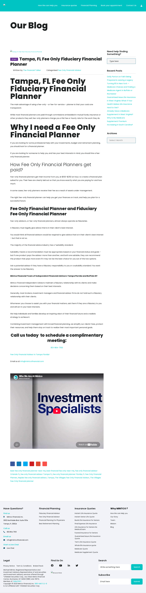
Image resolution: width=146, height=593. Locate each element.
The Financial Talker (32, 70)
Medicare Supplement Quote (86, 552)
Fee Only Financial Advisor (69, 70)
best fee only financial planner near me (28, 470)
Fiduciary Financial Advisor (49, 513)
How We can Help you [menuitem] (47, 5)
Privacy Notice (9, 566)
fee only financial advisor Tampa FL (36, 474)
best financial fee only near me (60, 470)
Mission (113, 523)
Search (137, 567)
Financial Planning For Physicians (52, 520)
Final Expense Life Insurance (86, 523)
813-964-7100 (57, 347)
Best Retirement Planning (49, 523)
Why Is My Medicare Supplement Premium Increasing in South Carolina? (120, 121)
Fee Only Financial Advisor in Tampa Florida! (30, 354)
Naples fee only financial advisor (32, 477)
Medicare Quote (81, 549)
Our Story (114, 517)
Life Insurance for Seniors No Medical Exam (86, 528)
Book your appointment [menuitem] (111, 5)
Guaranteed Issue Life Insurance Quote (87, 537)
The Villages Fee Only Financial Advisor (72, 477)
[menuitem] (141, 5)
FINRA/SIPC (17, 581)
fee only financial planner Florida (67, 474)
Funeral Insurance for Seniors (86, 533)
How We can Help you (119, 513)
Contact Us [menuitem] (131, 5)
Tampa (51, 477)
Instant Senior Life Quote (84, 517)
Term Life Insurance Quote (85, 542)
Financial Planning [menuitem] (89, 5)
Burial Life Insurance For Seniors (87, 520)
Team (112, 520)
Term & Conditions (23, 566)
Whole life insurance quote (85, 545)
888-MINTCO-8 (41, 583)
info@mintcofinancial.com (32, 361)
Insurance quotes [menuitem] (69, 5)
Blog (112, 527)
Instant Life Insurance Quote (86, 513)
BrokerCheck (38, 566)
